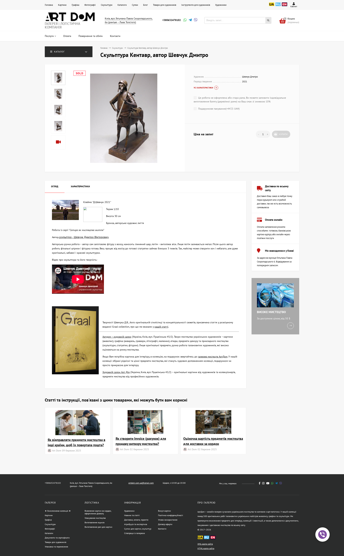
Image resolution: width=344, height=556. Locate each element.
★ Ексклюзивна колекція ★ (58, 510)
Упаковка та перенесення (56, 546)
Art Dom (56, 450)
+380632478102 (171, 20)
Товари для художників (164, 4)
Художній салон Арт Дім (116, 372)
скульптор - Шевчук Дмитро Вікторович (84, 237)
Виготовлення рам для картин (98, 527)
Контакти (162, 528)
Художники (220, 4)
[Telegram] (190, 20)
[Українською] (271, 6)
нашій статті (161, 326)
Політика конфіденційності (170, 515)
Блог (145, 4)
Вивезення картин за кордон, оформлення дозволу (98, 512)
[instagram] (263, 483)
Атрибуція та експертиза (135, 524)
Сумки (135, 4)
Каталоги (122, 4)
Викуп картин (164, 510)
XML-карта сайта (205, 544)
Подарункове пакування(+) (218, 108)
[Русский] (278, 6)
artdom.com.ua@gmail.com (141, 483)
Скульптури (106, 4)
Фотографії (90, 4)
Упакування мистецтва (95, 518)
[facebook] (259, 483)
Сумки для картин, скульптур (137, 528)
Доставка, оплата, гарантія (136, 519)
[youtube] (267, 483)
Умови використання (167, 519)
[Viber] (195, 20)
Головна (49, 4)
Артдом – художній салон (116, 336)
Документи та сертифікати (57, 537)
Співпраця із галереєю (134, 533)
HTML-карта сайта (205, 548)
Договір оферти (165, 524)
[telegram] (276, 483)
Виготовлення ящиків (94, 522)
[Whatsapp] (184, 20)
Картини (62, 4)
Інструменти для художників (195, 4)
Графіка (75, 4)
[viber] (280, 483)
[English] (284, 6)
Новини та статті (132, 515)
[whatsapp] (272, 483)
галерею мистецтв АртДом (212, 356)
